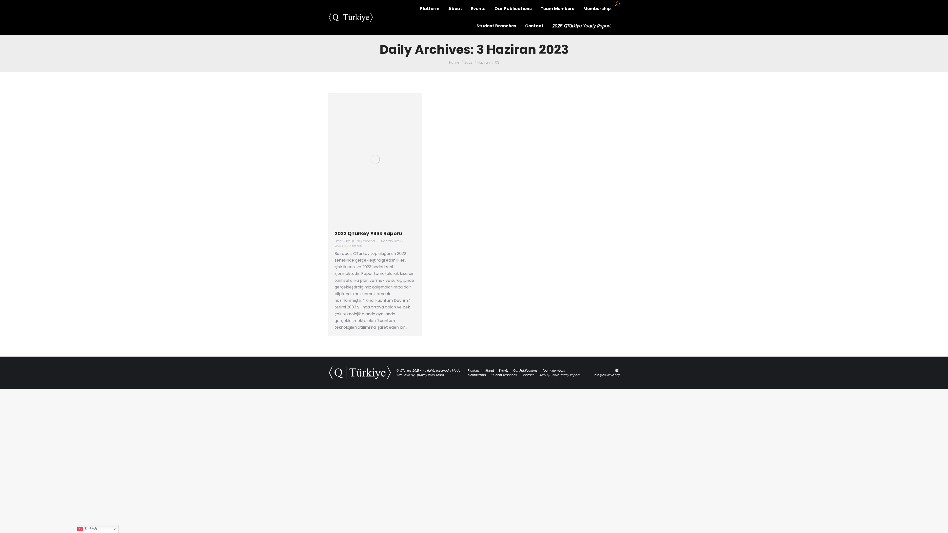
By (360, 241)
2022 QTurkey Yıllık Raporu (368, 233)
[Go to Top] (941, 526)
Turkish (90, 529)
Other (338, 241)
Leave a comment (348, 245)
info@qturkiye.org (607, 375)
